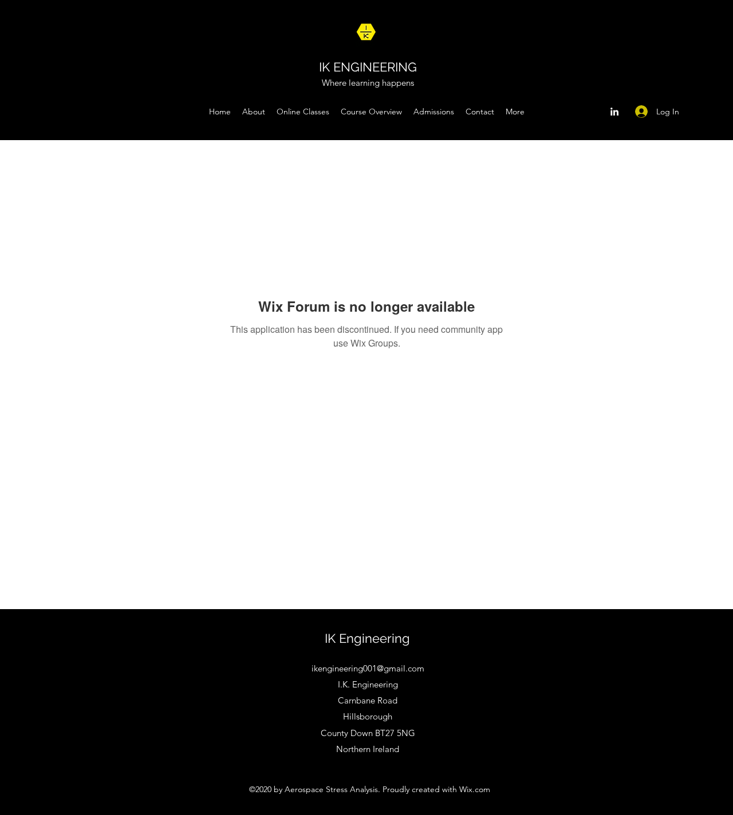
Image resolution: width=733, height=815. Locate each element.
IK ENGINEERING (368, 66)
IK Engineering (367, 638)
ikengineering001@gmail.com (368, 668)
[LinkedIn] (614, 111)
